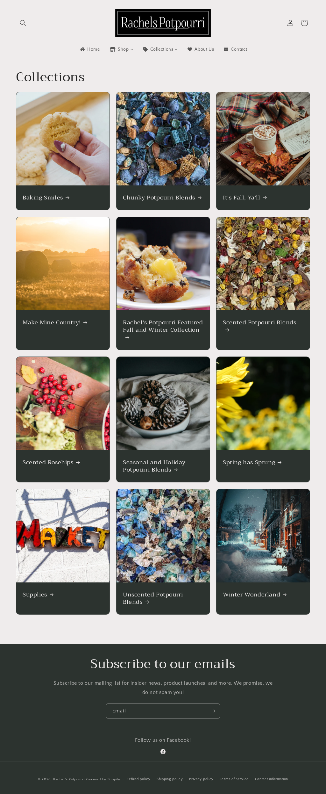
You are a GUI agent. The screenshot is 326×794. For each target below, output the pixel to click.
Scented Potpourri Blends (259, 323)
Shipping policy (170, 779)
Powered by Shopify (103, 779)
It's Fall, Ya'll (241, 197)
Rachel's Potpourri (69, 779)
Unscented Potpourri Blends (153, 598)
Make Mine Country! (52, 322)
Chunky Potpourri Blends (159, 197)
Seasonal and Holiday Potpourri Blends (154, 466)
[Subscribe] (213, 711)
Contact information (271, 779)
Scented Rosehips (48, 462)
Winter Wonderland (251, 594)
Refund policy (138, 779)
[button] (23, 23)
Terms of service (234, 779)
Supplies (35, 594)
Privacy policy (201, 779)
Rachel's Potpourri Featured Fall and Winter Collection (163, 327)
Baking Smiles (43, 197)
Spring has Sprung (249, 462)
